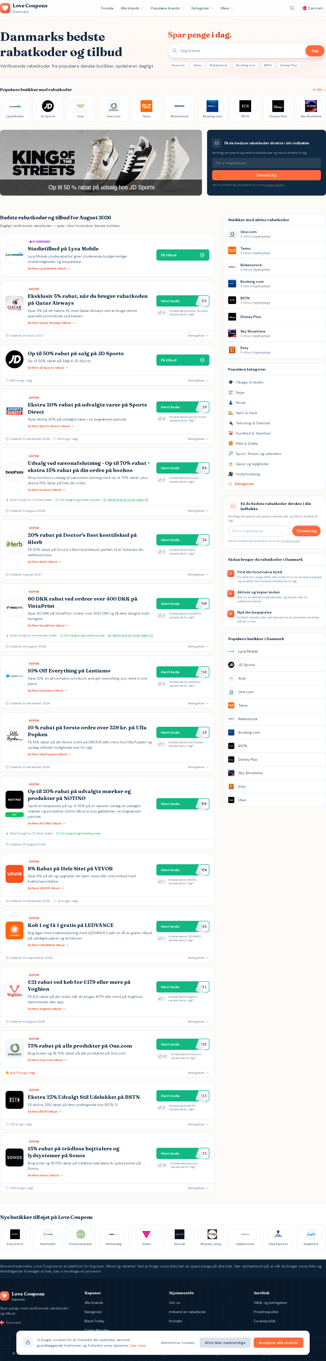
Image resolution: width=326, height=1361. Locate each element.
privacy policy (274, 185)
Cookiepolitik (265, 1321)
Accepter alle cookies (278, 1342)
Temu (197, 65)
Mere (225, 8)
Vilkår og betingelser (271, 1302)
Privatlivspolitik (266, 1311)
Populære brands (165, 8)
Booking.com (245, 65)
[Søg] (292, 8)
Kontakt (175, 1321)
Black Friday (94, 1321)
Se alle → (319, 89)
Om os (174, 1302)
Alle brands (130, 8)
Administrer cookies (178, 1342)
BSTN (267, 65)
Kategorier (200, 8)
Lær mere (138, 1345)
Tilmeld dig (266, 175)
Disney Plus (288, 65)
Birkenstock (218, 65)
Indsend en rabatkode (187, 1311)
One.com (178, 65)
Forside (107, 8)
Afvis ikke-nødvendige (225, 1342)
